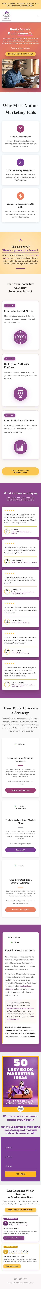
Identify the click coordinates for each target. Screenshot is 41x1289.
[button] (38, 15)
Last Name (8, 1153)
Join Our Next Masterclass (20, 790)
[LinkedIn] (20, 1279)
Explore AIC (20, 850)
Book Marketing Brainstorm (20, 54)
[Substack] (25, 1279)
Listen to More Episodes (14, 1238)
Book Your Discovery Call (20, 910)
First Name (8, 1143)
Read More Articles (12, 1266)
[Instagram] (15, 1279)
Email (7, 1162)
